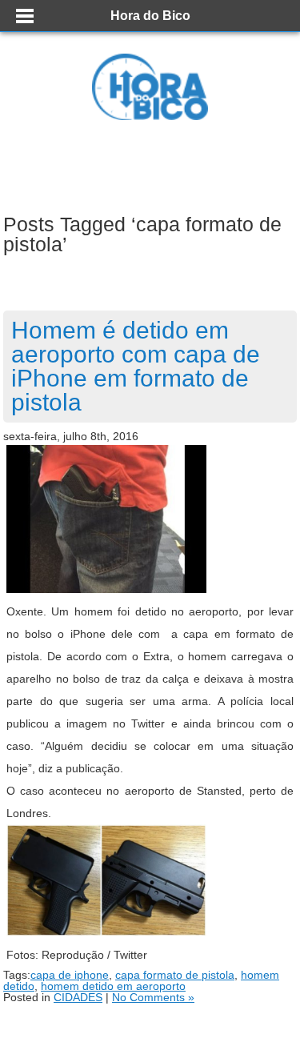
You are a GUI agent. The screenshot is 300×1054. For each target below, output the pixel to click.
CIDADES (78, 997)
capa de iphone (69, 974)
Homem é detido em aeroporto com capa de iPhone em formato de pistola (135, 366)
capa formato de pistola (174, 974)
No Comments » (153, 997)
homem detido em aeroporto (113, 986)
